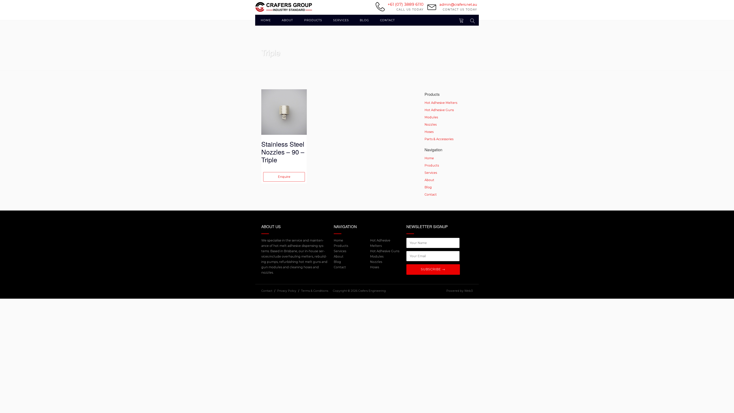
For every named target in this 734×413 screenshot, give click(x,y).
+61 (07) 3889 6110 (406, 4)
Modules (431, 117)
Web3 (468, 291)
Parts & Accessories (439, 139)
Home (266, 20)
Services (341, 20)
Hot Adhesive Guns (439, 110)
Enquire (284, 177)
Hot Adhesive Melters (441, 103)
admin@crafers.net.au (458, 4)
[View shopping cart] (461, 20)
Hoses (429, 132)
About (287, 20)
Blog (364, 20)
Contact (387, 20)
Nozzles (431, 124)
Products (313, 20)
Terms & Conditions (314, 291)
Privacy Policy (286, 291)
